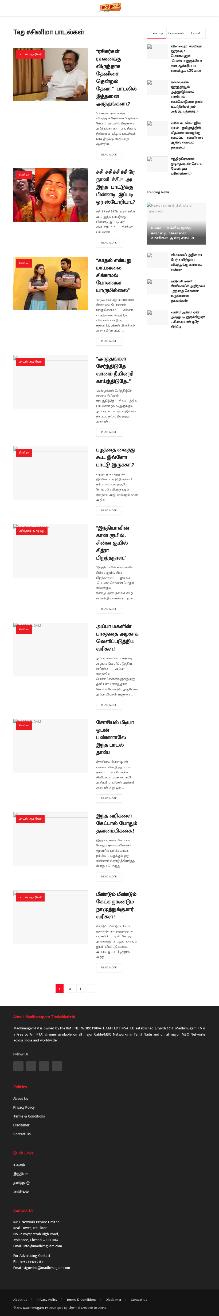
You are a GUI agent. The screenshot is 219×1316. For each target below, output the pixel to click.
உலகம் (19, 1165)
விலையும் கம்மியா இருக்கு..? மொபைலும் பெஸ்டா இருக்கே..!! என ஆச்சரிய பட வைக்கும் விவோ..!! (187, 58)
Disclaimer (21, 1125)
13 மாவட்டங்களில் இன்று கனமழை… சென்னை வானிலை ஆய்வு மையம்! (172, 233)
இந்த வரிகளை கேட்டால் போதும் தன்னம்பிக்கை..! (116, 823)
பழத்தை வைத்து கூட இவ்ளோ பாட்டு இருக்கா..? (115, 457)
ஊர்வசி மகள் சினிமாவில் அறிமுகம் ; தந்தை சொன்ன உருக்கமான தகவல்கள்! (188, 291)
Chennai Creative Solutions (87, 1307)
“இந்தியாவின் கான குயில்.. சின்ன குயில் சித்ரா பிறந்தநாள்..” (112, 542)
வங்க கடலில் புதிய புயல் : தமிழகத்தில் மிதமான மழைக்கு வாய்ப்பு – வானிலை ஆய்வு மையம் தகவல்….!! (187, 135)
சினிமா (24, 175)
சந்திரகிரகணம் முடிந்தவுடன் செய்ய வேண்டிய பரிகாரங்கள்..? (186, 166)
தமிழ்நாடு (21, 1183)
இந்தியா (20, 1174)
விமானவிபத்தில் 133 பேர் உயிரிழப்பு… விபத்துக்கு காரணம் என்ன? (186, 262)
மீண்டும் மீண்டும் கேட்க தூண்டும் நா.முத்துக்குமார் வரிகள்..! (116, 905)
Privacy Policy (23, 1107)
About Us (20, 1099)
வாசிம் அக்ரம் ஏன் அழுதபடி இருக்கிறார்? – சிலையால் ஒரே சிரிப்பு (188, 319)
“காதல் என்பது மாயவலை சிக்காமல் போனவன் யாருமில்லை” (114, 275)
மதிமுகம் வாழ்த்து (32, 530)
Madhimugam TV (35, 1307)
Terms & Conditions (29, 1116)
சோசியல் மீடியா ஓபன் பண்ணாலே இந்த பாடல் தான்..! (115, 737)
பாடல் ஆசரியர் (30, 54)
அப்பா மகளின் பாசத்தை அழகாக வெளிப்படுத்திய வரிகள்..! (117, 637)
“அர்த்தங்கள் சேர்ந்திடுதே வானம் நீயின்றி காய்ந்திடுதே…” (115, 370)
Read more (109, 154)
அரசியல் (21, 1191)
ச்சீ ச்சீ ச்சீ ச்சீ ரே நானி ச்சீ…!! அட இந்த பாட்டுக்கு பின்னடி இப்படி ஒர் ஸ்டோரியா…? (116, 187)
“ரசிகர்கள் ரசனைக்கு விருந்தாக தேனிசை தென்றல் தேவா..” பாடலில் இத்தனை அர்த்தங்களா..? (116, 77)
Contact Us (22, 1134)
